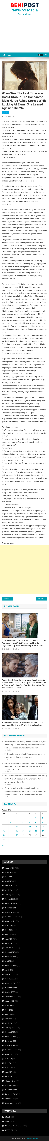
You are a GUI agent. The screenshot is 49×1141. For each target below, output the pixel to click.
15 (36, 827)
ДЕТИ (5, 112)
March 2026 (9, 890)
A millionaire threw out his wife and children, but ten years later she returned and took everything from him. (24, 723)
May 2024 (8, 961)
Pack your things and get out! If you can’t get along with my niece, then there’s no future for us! (25, 755)
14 (30, 827)
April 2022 (8, 1019)
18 (11, 831)
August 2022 (9, 1001)
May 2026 (8, 881)
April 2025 (8, 939)
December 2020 (11, 1090)
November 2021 (11, 1041)
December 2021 (11, 1037)
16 (43, 827)
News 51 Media (24, 10)
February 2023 (10, 974)
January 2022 (10, 1032)
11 (11, 827)
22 (36, 831)
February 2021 (10, 1081)
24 (4, 835)
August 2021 (9, 1054)
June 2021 (9, 1063)
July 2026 (8, 872)
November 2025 (11, 908)
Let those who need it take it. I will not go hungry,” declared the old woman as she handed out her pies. (9, 599)
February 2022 (10, 1028)
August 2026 (9, 868)
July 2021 (8, 1059)
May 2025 (8, 934)
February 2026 (10, 895)
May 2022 (8, 1014)
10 (4, 827)
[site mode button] (40, 55)
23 (43, 831)
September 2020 (11, 1103)
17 (4, 831)
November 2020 (11, 1094)
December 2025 (11, 903)
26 (17, 835)
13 (23, 827)
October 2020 (10, 1099)
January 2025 (10, 952)
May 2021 (8, 1068)
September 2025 (11, 917)
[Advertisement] (24, 36)
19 (17, 831)
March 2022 (9, 1023)
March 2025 (9, 943)
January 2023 (10, 979)
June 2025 (9, 930)
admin (17, 117)
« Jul (3, 845)
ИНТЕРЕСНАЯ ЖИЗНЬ (13, 1126)
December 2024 (11, 957)
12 (17, 827)
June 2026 (9, 877)
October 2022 (10, 992)
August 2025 (9, 921)
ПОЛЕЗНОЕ (9, 1130)
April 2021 (8, 1072)
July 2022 (8, 1005)
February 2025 (10, 948)
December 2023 (11, 966)
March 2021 (9, 1076)
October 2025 (10, 912)
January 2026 (10, 899)
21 (30, 831)
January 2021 (10, 1085)
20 (23, 831)
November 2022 (11, 988)
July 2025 (8, 926)
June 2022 (9, 1010)
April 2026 (8, 886)
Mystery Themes (32, 1138)
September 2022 (11, 997)
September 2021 (11, 1050)
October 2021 (10, 1045)
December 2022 (11, 983)
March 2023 (9, 970)
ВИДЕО (7, 1117)
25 (11, 835)
